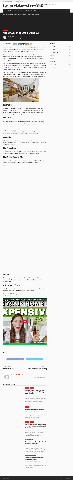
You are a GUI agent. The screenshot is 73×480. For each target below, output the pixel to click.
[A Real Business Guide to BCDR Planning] (13, 412)
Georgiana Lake (10, 36)
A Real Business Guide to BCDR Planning (34, 409)
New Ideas (33, 10)
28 (46, 445)
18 (46, 430)
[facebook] (63, 1)
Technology (33, 455)
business (27, 387)
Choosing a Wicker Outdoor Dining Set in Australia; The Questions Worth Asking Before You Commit (34, 392)
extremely (25, 288)
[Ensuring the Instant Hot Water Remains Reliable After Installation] (13, 461)
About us (68, 478)
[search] (68, 11)
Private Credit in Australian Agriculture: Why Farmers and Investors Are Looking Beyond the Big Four (35, 426)
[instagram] (69, 1)
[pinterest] (67, 1)
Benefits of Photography (8, 368)
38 (46, 461)
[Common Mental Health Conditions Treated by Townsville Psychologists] (13, 445)
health (26, 439)
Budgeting (10, 10)
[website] (11, 377)
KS (6, 352)
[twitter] (65, 1)
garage (24, 151)
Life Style (32, 387)
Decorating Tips (19, 10)
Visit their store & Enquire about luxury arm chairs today (25, 133)
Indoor (27, 10)
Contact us (62, 478)
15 (46, 411)
